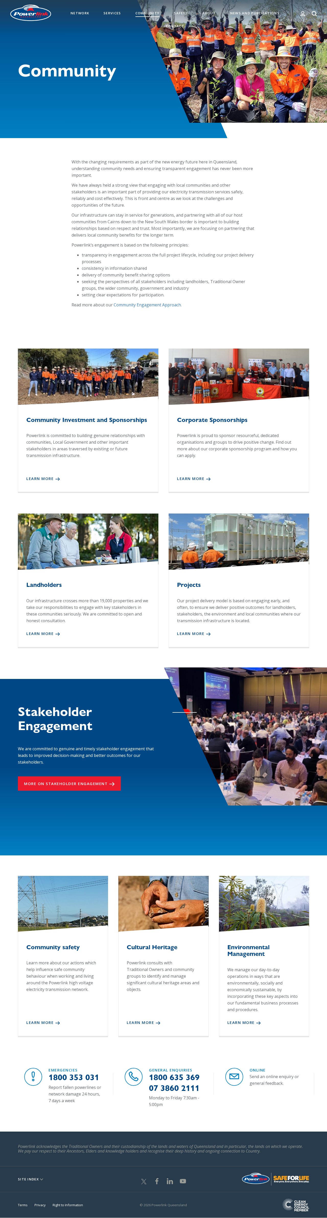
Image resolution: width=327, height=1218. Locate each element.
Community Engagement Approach (147, 305)
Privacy (40, 1205)
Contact (175, 26)
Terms (23, 1205)
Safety (181, 13)
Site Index (28, 1179)
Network (80, 13)
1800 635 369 (174, 1077)
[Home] (30, 12)
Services (112, 13)
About (209, 13)
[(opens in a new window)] (144, 1180)
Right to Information (68, 1205)
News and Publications (254, 13)
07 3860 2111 (174, 1088)
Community (147, 13)
